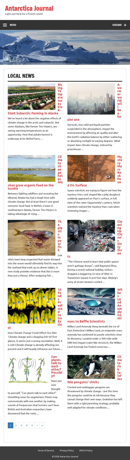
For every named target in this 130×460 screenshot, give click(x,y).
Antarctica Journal (29, 8)
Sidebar (117, 25)
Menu (13, 25)
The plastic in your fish (60, 235)
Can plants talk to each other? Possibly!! (56, 366)
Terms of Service (46, 450)
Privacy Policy (67, 450)
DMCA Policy (85, 450)
